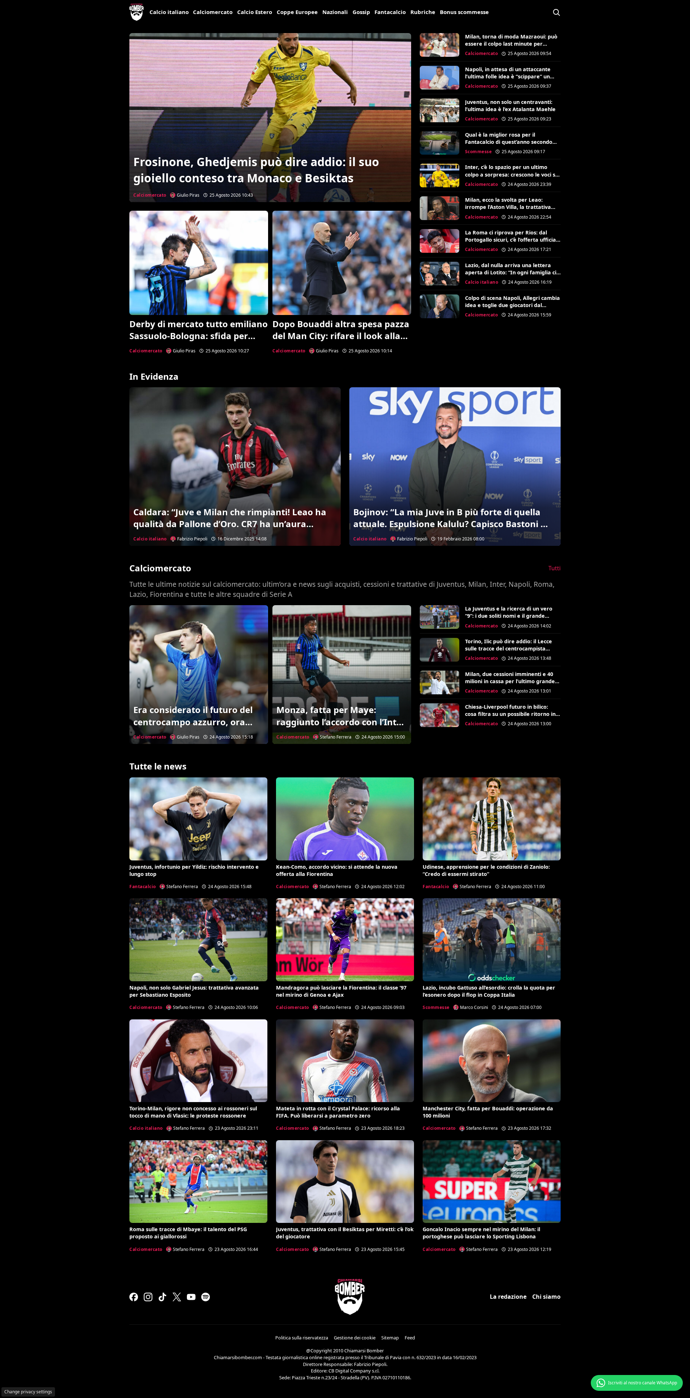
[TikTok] (162, 1297)
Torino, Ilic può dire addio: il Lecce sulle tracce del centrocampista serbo (508, 648)
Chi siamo (546, 1297)
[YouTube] (191, 1297)
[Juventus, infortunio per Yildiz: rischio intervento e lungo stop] (198, 818)
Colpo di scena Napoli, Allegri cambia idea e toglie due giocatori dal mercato (512, 305)
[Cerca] (556, 12)
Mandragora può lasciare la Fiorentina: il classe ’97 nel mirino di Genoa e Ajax (341, 991)
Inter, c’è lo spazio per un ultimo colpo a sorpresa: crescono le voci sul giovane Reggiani (512, 174)
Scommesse (478, 152)
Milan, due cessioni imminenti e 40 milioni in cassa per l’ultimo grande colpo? (510, 681)
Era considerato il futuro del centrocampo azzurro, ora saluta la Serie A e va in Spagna (193, 728)
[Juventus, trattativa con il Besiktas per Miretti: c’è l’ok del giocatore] (345, 1181)
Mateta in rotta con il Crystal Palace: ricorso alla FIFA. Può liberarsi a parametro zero (338, 1112)
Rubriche (422, 11)
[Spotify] (205, 1297)
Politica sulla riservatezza (301, 1337)
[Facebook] (133, 1297)
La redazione (508, 1297)
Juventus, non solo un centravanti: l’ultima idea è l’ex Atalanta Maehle (510, 106)
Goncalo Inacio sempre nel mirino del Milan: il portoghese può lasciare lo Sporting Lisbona (481, 1233)
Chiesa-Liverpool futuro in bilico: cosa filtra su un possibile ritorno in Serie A (510, 714)
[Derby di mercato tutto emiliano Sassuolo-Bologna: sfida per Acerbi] (198, 263)
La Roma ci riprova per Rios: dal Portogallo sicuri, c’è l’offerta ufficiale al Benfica (513, 239)
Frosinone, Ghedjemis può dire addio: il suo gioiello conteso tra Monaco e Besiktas (256, 170)
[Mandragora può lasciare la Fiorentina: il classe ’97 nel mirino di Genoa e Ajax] (345, 939)
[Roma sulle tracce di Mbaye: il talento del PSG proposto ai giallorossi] (198, 1181)
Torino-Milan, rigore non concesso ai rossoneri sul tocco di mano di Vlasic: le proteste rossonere (193, 1112)
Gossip (361, 11)
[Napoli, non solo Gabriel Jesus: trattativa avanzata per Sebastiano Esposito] (198, 939)
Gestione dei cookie (355, 1337)
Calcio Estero (254, 11)
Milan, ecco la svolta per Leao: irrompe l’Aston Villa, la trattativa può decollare (508, 207)
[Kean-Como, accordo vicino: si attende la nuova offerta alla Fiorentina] (345, 818)
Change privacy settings (28, 1392)
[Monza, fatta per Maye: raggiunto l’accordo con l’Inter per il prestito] (341, 674)
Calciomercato (213, 11)
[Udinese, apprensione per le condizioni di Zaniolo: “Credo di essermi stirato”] (492, 818)
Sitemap (390, 1337)
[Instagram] (148, 1297)
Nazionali (335, 11)
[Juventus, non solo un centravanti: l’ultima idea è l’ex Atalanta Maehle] (439, 110)
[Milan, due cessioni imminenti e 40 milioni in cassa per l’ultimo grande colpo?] (439, 682)
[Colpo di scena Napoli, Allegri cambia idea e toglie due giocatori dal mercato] (439, 306)
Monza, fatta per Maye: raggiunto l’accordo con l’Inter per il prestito (340, 722)
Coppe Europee (297, 11)
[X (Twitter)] (176, 1297)
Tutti (554, 568)
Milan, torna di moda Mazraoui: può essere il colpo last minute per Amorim (511, 43)
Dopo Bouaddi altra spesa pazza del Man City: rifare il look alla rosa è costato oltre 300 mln (340, 336)
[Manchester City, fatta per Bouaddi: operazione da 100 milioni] (492, 1060)
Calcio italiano (169, 11)
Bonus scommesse (464, 11)
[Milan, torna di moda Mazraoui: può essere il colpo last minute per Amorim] (439, 45)
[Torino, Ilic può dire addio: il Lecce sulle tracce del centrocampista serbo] (439, 650)
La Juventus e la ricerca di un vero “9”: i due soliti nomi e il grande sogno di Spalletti (508, 615)
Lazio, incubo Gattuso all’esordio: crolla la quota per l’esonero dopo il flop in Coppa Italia (489, 991)
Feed (410, 1337)
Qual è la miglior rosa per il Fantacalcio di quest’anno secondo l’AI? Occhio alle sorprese (508, 141)
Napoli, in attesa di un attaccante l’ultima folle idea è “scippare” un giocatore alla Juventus (508, 76)
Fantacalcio (390, 11)
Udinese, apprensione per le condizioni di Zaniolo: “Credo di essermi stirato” (486, 870)
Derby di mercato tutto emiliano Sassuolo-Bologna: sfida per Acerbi (198, 336)
